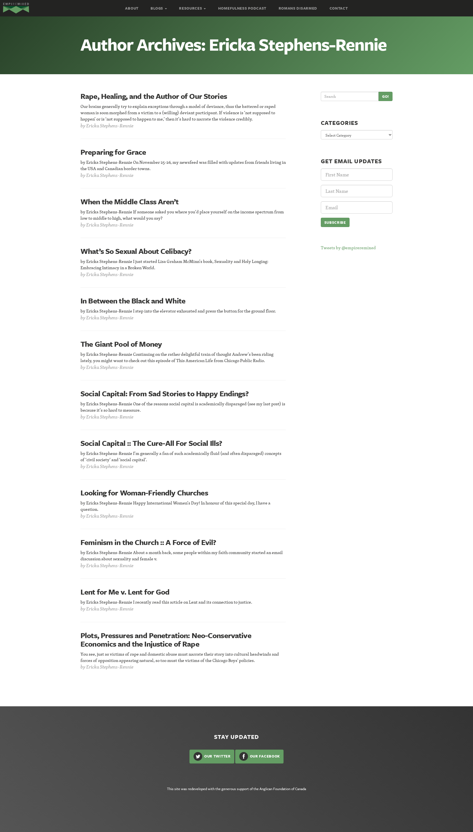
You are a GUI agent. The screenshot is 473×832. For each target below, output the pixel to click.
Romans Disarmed (298, 8)
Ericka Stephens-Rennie (109, 125)
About (132, 8)
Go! (385, 96)
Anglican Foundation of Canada (282, 788)
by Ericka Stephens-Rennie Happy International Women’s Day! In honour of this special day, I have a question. (175, 506)
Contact (339, 8)
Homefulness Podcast (242, 8)
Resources (191, 8)
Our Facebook (264, 756)
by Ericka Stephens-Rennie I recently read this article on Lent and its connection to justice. (166, 602)
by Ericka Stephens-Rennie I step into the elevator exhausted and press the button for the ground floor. (178, 311)
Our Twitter (216, 756)
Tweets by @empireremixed (348, 247)
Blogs (157, 8)
